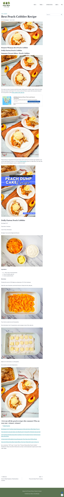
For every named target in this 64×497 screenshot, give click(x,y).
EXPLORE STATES (49, 4)
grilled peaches (22, 161)
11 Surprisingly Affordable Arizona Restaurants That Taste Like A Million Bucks (19, 439)
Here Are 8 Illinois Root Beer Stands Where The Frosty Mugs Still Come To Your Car (20, 441)
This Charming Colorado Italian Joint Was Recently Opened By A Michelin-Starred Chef (20, 431)
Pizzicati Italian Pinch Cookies (36, 477)
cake (2, 13)
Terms (35, 491)
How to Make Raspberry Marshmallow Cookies (9, 478)
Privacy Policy (30, 491)
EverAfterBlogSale (5, 19)
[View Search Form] (62, 5)
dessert (5, 13)
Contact (40, 491)
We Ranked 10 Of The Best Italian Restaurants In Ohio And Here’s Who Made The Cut (20, 429)
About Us (24, 491)
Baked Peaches (6, 425)
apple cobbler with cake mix (18, 92)
